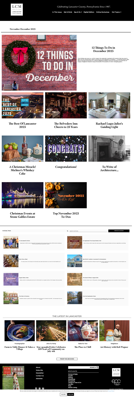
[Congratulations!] (66, 149)
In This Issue (57, 12)
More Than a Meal (23, 259)
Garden (70, 384)
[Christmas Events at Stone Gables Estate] (22, 195)
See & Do (77, 12)
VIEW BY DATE (118, 230)
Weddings (71, 379)
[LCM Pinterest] (39, 389)
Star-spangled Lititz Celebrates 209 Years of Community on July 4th (51, 349)
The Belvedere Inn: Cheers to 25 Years (66, 125)
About (38, 367)
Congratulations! (66, 166)
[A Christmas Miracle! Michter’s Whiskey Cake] (22, 149)
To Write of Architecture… (109, 168)
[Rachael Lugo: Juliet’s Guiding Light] (109, 105)
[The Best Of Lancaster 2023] (22, 105)
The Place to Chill (82, 347)
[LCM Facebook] (43, 389)
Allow (63, 394)
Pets (69, 386)
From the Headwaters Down (89, 296)
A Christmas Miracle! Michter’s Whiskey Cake (22, 170)
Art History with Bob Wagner (114, 347)
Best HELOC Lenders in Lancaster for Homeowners (94, 259)
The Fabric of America (24, 296)
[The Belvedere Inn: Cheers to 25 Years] (66, 105)
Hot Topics (116, 12)
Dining (70, 377)
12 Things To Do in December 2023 (103, 49)
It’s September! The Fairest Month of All (92, 240)
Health (70, 376)
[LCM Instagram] (36, 389)
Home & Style (73, 374)
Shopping (71, 381)
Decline (70, 394)
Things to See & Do (74, 382)
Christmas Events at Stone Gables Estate (22, 215)
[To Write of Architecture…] (109, 149)
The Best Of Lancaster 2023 (22, 125)
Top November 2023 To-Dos (66, 215)
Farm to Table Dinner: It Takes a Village (20, 348)
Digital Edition (89, 12)
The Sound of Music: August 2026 (90, 277)
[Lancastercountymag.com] (116, 376)
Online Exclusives (102, 12)
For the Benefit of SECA (24, 240)
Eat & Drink (68, 12)
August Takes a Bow (23, 277)
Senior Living (72, 387)
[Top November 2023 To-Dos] (66, 195)
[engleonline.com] (116, 385)
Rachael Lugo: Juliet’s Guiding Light (109, 125)
